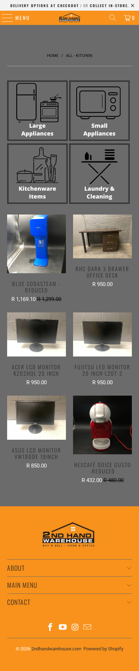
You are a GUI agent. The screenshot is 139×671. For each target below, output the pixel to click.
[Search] (112, 18)
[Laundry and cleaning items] (99, 202)
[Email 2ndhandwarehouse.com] (87, 627)
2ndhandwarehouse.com (56, 648)
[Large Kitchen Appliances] (37, 139)
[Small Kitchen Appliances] (99, 139)
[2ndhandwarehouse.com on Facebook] (50, 627)
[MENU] (3, 18)
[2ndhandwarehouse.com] (69, 18)
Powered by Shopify (103, 648)
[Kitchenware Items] (37, 202)
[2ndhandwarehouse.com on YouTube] (63, 627)
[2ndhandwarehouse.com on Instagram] (75, 627)
